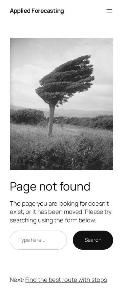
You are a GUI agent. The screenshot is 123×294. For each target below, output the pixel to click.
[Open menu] (109, 11)
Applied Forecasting (37, 10)
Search (93, 239)
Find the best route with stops (66, 279)
